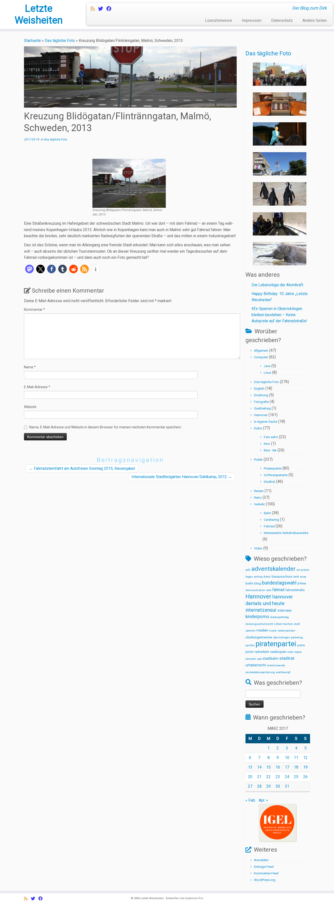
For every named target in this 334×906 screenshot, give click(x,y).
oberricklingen (281, 637)
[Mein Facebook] (110, 9)
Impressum (251, 20)
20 (250, 776)
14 (259, 767)
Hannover (260, 415)
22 (268, 776)
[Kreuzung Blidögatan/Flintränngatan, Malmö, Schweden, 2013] (129, 183)
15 (268, 767)
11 (296, 757)
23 (278, 776)
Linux (267, 372)
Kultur (258, 428)
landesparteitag (279, 617)
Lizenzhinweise (218, 20)
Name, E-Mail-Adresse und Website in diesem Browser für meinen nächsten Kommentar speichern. (105, 427)
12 (305, 757)
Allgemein (261, 350)
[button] (29, 269)
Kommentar (34, 309)
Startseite (32, 40)
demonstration (255, 590)
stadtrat (286, 658)
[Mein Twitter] (102, 9)
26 (305, 776)
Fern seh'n (271, 437)
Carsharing (271, 519)
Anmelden (261, 860)
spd (259, 658)
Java (267, 366)
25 (296, 776)
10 (287, 757)
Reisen (259, 491)
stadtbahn (270, 658)
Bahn (267, 513)
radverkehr (262, 652)
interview (285, 610)
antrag (258, 576)
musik (273, 630)
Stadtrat (269, 482)
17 (287, 767)
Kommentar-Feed (266, 873)
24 (287, 776)
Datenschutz (282, 20)
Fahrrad (269, 526)
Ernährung (261, 395)
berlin (249, 583)
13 (250, 767)
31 (287, 786)
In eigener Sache (265, 421)
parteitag (297, 637)
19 (305, 767)
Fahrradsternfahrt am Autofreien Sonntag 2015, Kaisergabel (82, 468)
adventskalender (274, 568)
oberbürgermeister (258, 637)
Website (30, 407)
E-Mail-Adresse (37, 387)
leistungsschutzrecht (259, 624)
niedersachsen (286, 630)
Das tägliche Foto (60, 40)
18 (296, 767)
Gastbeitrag (262, 408)
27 (250, 786)
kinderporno (257, 616)
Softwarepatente (276, 475)
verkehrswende (276, 665)
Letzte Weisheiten (39, 14)
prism (249, 652)
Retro (258, 497)
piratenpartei (276, 644)
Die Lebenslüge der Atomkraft (277, 285)
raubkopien (278, 652)
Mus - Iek (270, 450)
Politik (258, 459)
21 (259, 776)
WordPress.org (264, 880)
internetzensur (261, 610)
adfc (248, 569)
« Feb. (250, 800)
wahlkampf (283, 672)
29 (268, 786)
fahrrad (278, 589)
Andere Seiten (314, 20)
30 (278, 786)
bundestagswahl (279, 583)
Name (30, 367)
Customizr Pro (194, 898)
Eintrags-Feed (264, 867)
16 (278, 767)
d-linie (301, 583)
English (259, 388)
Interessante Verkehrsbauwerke (286, 533)
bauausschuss (282, 576)
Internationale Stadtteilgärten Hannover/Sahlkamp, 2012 (182, 476)
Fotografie (261, 402)
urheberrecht (255, 665)
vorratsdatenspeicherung (260, 672)
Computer (261, 357)
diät (268, 590)
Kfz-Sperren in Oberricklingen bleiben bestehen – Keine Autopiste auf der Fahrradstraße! (279, 314)
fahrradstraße (295, 590)
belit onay (299, 576)
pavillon (250, 645)
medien (262, 630)
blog (257, 583)
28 (259, 786)
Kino (267, 444)
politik (301, 645)
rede (290, 652)
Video (258, 548)
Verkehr (259, 504)
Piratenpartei (272, 468)
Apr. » (263, 800)
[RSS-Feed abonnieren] (94, 9)
